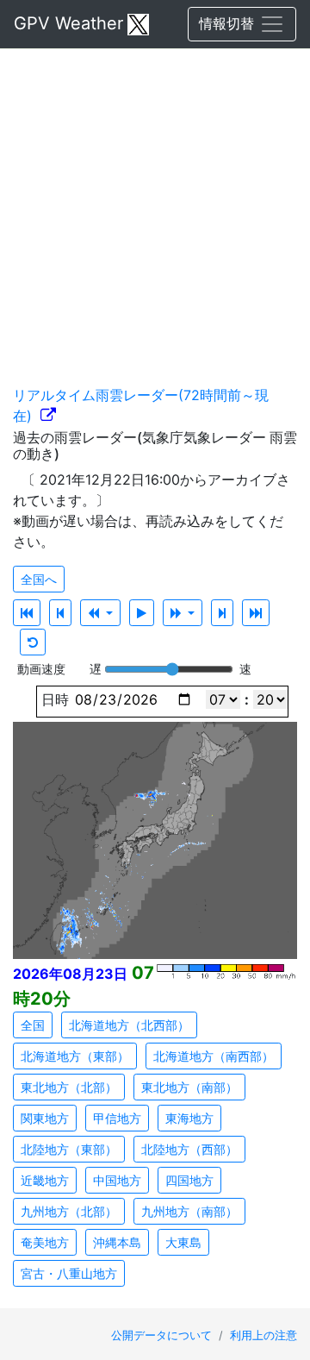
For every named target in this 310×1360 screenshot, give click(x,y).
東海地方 (189, 1118)
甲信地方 (117, 1118)
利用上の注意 (263, 1335)
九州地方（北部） (69, 1211)
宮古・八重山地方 (69, 1273)
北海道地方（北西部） (129, 1025)
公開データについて (163, 1335)
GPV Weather (68, 23)
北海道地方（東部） (75, 1056)
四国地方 (189, 1180)
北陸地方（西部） (189, 1149)
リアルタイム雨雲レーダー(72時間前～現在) (141, 405)
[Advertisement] (155, 207)
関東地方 (45, 1118)
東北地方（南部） (189, 1087)
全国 (33, 1025)
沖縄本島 (117, 1242)
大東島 (183, 1242)
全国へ (39, 579)
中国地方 (117, 1180)
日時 (53, 699)
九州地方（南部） (189, 1211)
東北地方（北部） (69, 1087)
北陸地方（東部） (69, 1149)
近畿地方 (45, 1180)
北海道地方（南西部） (213, 1056)
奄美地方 (45, 1242)
